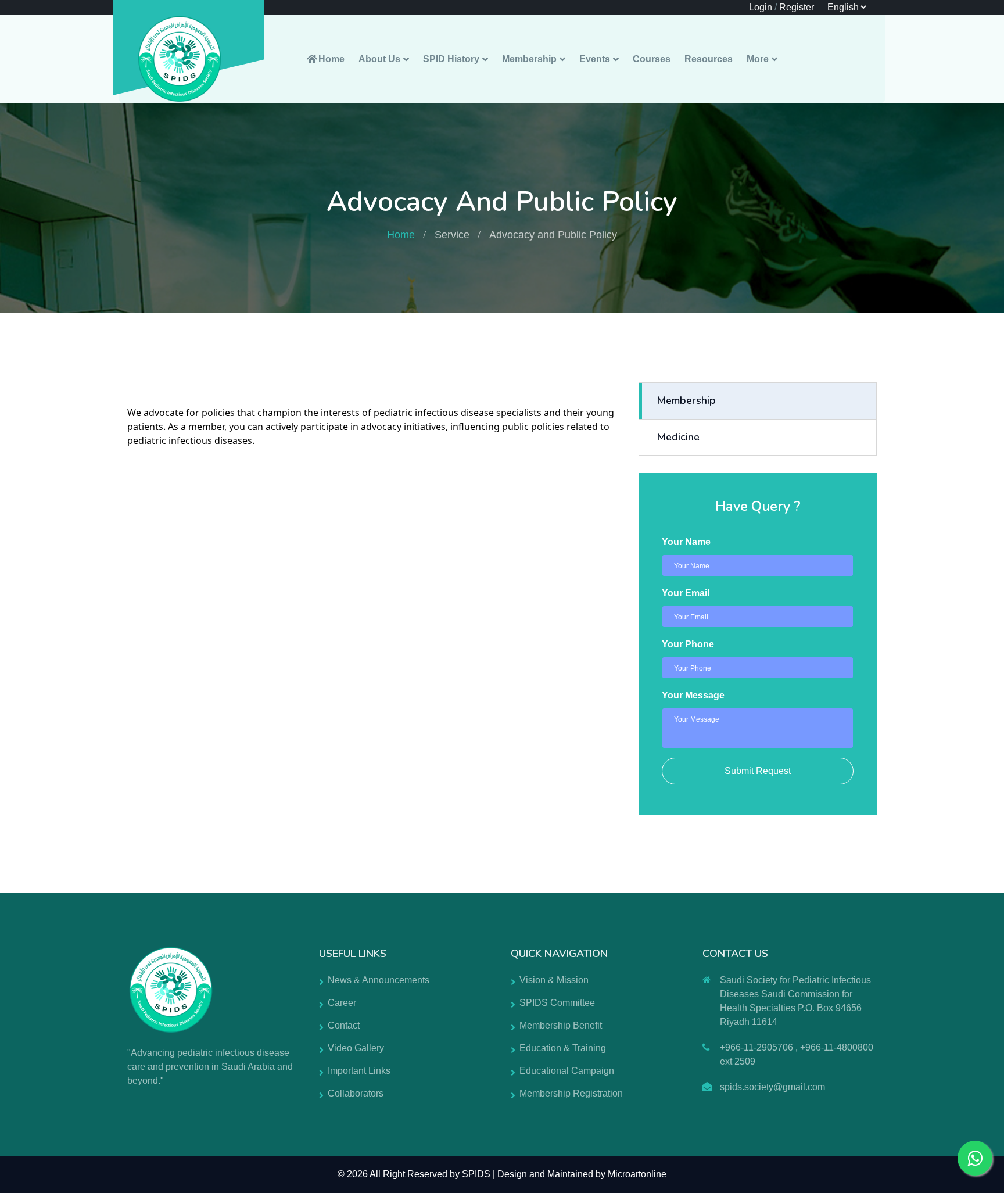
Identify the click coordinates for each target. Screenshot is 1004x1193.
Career (342, 1003)
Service (452, 235)
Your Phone (688, 644)
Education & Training (562, 1048)
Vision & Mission (554, 980)
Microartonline (637, 1174)
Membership (529, 59)
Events (594, 59)
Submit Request (758, 771)
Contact (344, 1025)
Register (796, 7)
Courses (651, 59)
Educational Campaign (566, 1071)
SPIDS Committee (557, 1003)
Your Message (693, 695)
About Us (379, 59)
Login (760, 7)
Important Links (359, 1071)
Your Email (685, 593)
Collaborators (355, 1093)
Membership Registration (571, 1093)
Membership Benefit (560, 1025)
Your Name (686, 542)
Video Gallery (356, 1048)
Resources (708, 59)
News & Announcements (378, 980)
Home (331, 59)
